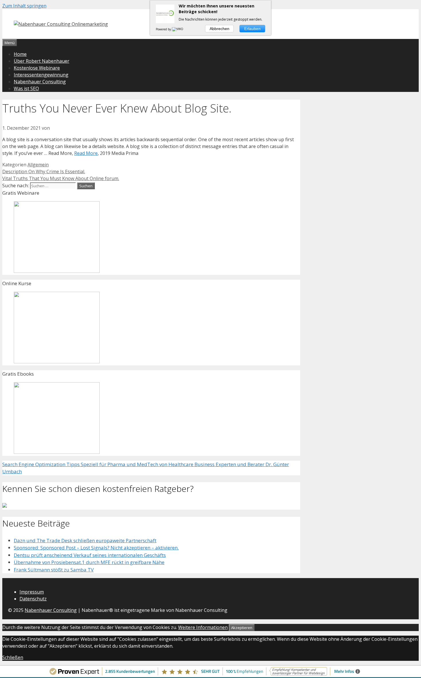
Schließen (12, 657)
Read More (86, 153)
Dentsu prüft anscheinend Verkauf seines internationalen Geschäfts (90, 555)
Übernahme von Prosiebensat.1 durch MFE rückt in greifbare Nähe (89, 562)
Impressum (31, 592)
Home (20, 54)
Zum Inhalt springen (24, 6)
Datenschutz (33, 599)
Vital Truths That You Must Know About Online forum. (60, 178)
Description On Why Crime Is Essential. (43, 171)
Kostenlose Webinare (37, 68)
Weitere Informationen (203, 627)
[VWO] (178, 29)
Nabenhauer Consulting (40, 81)
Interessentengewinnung (41, 75)
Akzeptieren (241, 627)
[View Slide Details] (57, 271)
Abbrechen (219, 28)
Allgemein (38, 164)
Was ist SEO (26, 88)
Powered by (164, 29)
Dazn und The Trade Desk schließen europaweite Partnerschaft (85, 540)
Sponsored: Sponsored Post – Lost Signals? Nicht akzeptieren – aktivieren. (96, 547)
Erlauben (252, 28)
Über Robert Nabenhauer (41, 61)
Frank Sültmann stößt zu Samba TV (54, 569)
